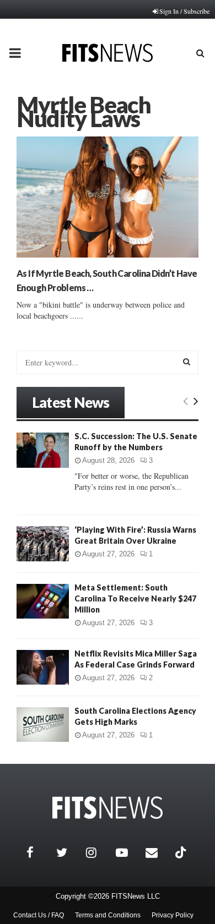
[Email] (158, 852)
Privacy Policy (173, 915)
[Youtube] (128, 852)
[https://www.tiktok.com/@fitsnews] (182, 852)
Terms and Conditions (108, 915)
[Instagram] (98, 852)
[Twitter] (68, 852)
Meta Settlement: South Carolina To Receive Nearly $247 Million (135, 598)
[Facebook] (38, 852)
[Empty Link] (185, 400)
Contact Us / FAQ (38, 915)
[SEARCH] (186, 362)
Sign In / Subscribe (184, 11)
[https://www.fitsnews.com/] (107, 807)
